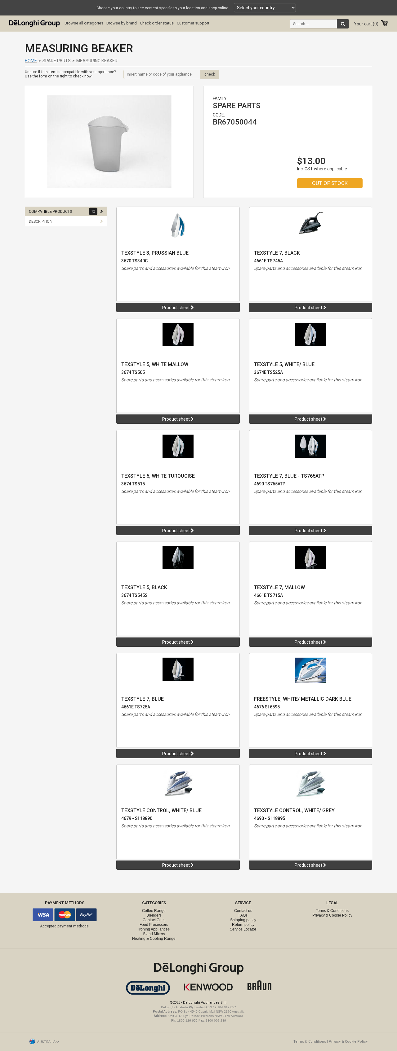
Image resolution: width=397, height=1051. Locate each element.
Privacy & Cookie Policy (332, 915)
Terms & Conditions (332, 911)
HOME (31, 60)
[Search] (343, 23)
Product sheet (176, 307)
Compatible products (62, 211)
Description (40, 221)
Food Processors (154, 924)
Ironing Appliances (154, 929)
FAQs (243, 915)
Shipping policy (243, 920)
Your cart (365, 23)
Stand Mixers (154, 934)
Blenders (154, 915)
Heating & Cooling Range (154, 938)
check (209, 74)
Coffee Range (154, 911)
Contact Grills (154, 920)
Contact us (243, 911)
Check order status (157, 23)
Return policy (243, 924)
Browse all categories (84, 23)
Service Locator (243, 929)
